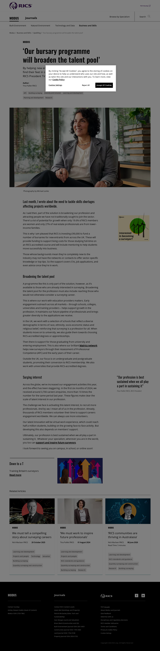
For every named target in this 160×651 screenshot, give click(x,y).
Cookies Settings (55, 85)
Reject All (86, 85)
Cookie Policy (58, 79)
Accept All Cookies (104, 85)
